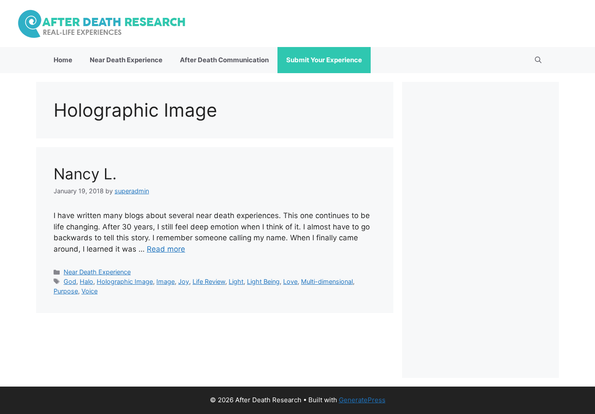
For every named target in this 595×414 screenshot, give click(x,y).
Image (165, 281)
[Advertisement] (480, 229)
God (70, 281)
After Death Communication (224, 60)
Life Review (209, 281)
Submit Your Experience (324, 60)
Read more (166, 249)
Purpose (66, 291)
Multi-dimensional (327, 281)
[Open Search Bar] (538, 60)
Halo (86, 281)
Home (63, 60)
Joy (183, 281)
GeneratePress (362, 400)
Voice (89, 291)
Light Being (263, 281)
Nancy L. (85, 174)
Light (236, 281)
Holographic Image (125, 281)
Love (290, 281)
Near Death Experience (126, 60)
